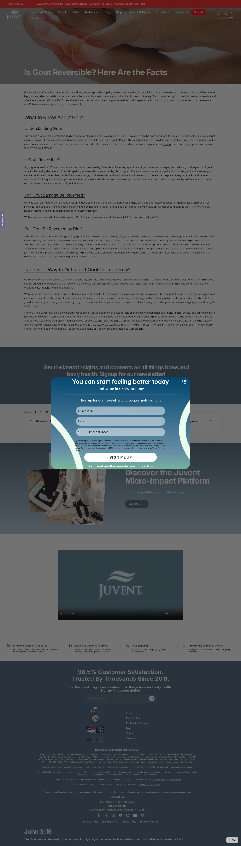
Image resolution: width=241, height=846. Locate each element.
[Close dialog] (185, 381)
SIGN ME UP (120, 457)
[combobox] (82, 432)
